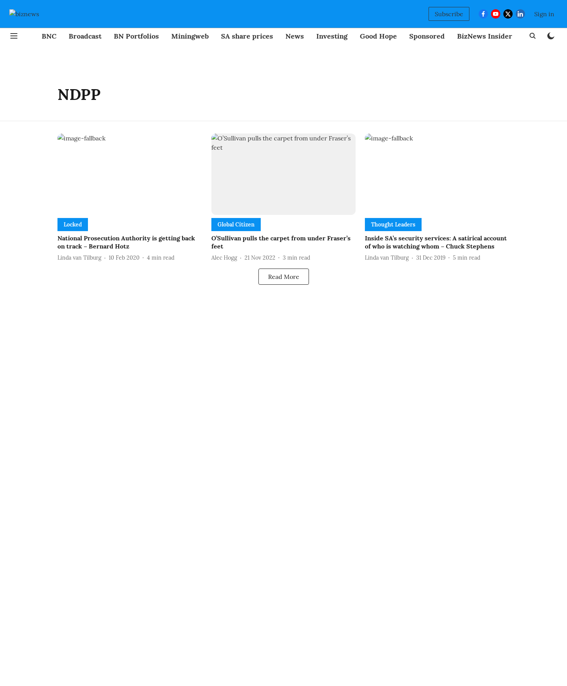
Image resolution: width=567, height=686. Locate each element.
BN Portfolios (136, 36)
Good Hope (378, 36)
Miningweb (190, 36)
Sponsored (427, 36)
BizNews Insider (484, 36)
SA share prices (247, 36)
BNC (49, 36)
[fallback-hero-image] (129, 174)
